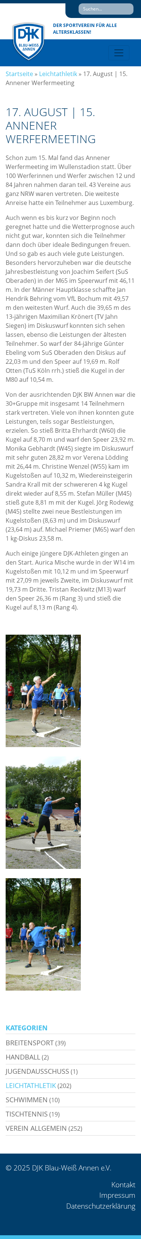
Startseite (19, 74)
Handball (23, 1056)
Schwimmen (27, 1099)
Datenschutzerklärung (100, 1206)
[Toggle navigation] (118, 52)
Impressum (117, 1195)
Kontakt (123, 1185)
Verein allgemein (36, 1128)
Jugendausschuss (37, 1071)
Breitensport (30, 1042)
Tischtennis (27, 1113)
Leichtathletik (58, 74)
